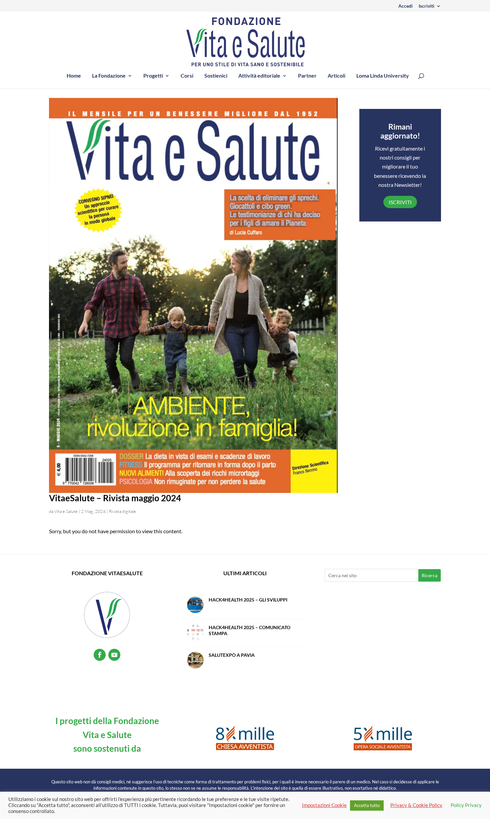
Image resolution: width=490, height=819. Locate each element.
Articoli (336, 76)
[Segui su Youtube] (114, 655)
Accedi (405, 6)
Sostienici (215, 76)
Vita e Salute (66, 511)
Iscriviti (426, 6)
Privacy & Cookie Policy (416, 805)
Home (74, 76)
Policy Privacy (466, 805)
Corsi (187, 76)
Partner (307, 76)
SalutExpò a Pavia (232, 655)
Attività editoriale (259, 76)
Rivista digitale (122, 511)
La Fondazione (109, 76)
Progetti (153, 76)
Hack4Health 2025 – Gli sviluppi (248, 600)
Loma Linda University (382, 76)
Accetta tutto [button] (367, 805)
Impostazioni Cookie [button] (324, 805)
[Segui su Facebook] (100, 655)
